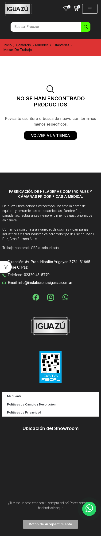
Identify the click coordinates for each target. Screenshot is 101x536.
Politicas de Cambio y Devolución (31, 404)
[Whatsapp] (65, 297)
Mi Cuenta (14, 396)
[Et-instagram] (50, 297)
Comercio (23, 45)
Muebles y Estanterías (52, 45)
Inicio (8, 45)
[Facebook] (36, 297)
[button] (67, 8)
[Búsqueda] (85, 27)
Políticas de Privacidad (24, 412)
